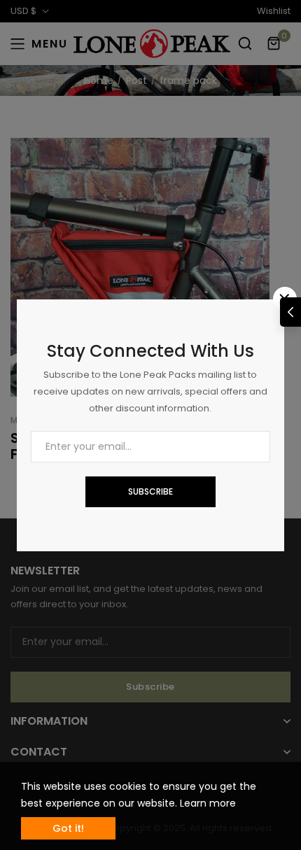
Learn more (208, 803)
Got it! (68, 828)
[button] (290, 312)
